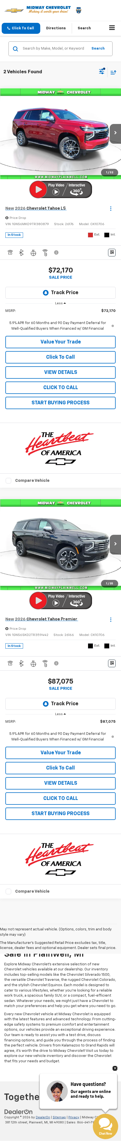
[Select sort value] (111, 72)
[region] (60, 320)
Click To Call (60, 357)
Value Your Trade (61, 342)
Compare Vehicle (32, 480)
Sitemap (59, 1117)
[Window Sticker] (112, 252)
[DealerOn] (18, 1112)
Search (98, 48)
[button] (21, 28)
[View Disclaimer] (57, 252)
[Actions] (111, 209)
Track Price (64, 292)
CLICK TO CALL (60, 387)
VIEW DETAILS (60, 372)
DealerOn (43, 1117)
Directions (56, 28)
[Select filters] (101, 72)
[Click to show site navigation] (112, 28)
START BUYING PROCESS (60, 402)
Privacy (73, 1117)
